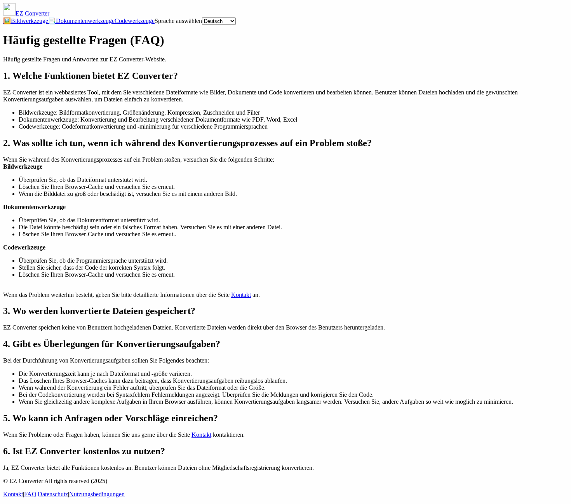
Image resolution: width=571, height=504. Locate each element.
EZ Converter (32, 13)
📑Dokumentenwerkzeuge (81, 20)
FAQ (30, 494)
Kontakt (241, 294)
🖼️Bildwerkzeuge (25, 20)
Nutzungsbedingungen (97, 494)
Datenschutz (53, 494)
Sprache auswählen (178, 20)
